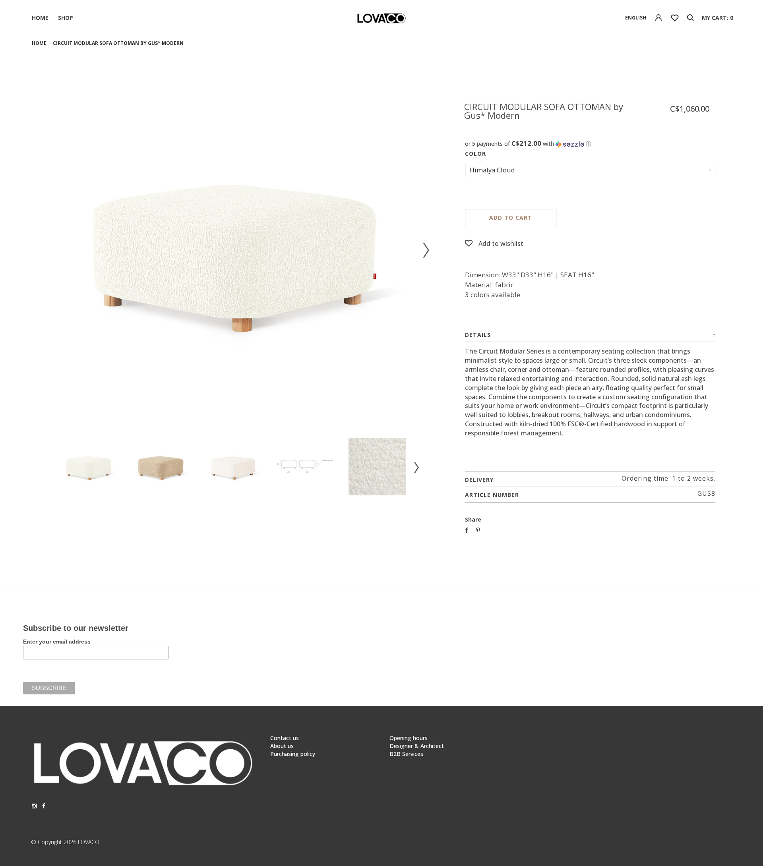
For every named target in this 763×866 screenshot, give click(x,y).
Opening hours (408, 738)
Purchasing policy (292, 754)
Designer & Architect (416, 746)
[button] (590, 144)
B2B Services (406, 754)
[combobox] (635, 17)
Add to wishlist (500, 243)
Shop (65, 17)
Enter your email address (57, 641)
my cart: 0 (717, 17)
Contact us (284, 738)
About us (282, 746)
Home (40, 17)
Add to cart (510, 217)
